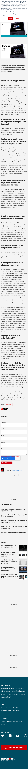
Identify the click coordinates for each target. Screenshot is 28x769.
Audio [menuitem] (20, 721)
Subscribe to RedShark (16, 748)
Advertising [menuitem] (4, 710)
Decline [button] (17, 18)
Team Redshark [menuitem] (16, 710)
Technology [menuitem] (4, 724)
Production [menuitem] (9, 721)
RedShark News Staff (16, 470)
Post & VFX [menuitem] (15, 721)
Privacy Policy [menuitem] (4, 707)
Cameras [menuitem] (3, 721)
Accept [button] (10, 18)
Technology (8, 404)
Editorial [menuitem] (18, 707)
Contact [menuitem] (9, 710)
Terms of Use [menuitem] (12, 707)
